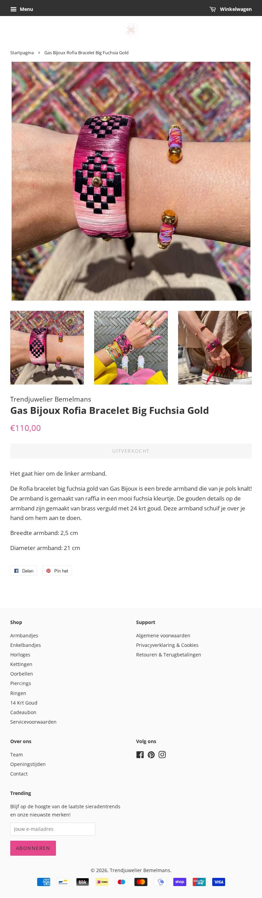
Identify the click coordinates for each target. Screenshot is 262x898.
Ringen (18, 693)
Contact (19, 773)
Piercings (20, 683)
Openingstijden (28, 764)
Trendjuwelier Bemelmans (140, 870)
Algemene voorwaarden (163, 635)
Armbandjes (24, 635)
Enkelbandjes (25, 645)
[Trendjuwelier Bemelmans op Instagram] (162, 756)
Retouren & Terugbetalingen (168, 654)
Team (16, 754)
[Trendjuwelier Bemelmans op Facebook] (140, 756)
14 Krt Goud (24, 702)
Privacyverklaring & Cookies (167, 645)
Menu (25, 9)
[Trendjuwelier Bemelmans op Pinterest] (151, 756)
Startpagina (22, 52)
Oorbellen (21, 673)
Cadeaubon (23, 712)
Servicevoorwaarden (33, 722)
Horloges (20, 654)
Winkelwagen (235, 9)
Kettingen (21, 664)
